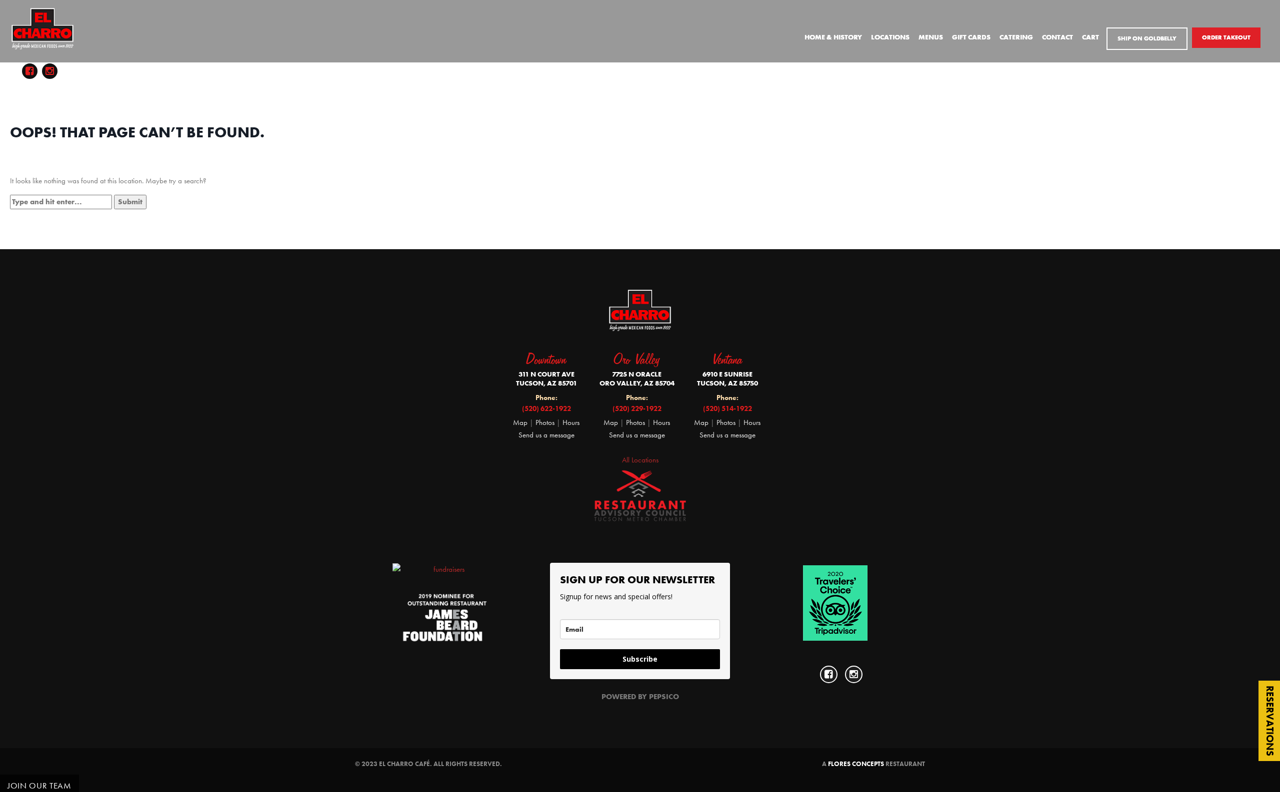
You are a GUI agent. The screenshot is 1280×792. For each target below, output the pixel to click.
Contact (1057, 37)
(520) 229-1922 (637, 408)
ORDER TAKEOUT (1226, 37)
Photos (546, 422)
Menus (930, 37)
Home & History (833, 37)
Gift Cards (971, 37)
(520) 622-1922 (546, 408)
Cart (1090, 37)
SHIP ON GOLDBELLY (1147, 38)
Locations (890, 37)
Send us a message (546, 435)
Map (520, 422)
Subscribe (640, 659)
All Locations (640, 460)
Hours (571, 422)
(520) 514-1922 (727, 408)
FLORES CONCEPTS (856, 764)
